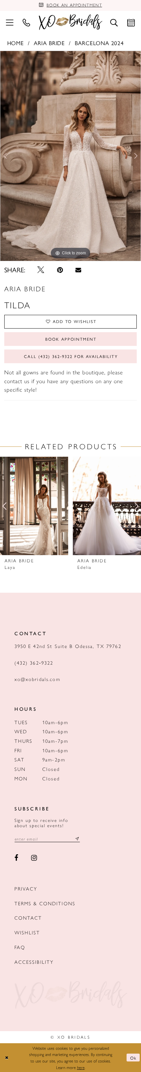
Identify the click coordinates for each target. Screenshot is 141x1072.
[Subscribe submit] (77, 838)
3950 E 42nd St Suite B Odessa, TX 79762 (67, 645)
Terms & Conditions (44, 903)
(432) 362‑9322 (33, 662)
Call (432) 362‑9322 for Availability (70, 356)
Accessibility (34, 961)
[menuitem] (9, 22)
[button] (9, 22)
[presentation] (34, 506)
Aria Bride (49, 43)
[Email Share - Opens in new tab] (78, 270)
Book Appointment (70, 339)
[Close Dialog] (6, 1057)
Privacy (26, 888)
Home (15, 43)
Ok (133, 1058)
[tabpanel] (70, 156)
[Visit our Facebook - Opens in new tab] (16, 858)
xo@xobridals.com (37, 678)
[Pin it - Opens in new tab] (60, 270)
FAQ (19, 947)
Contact (28, 917)
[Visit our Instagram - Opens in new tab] (34, 858)
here (81, 1067)
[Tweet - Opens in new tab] (41, 270)
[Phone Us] (26, 22)
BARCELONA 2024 (99, 43)
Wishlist (27, 932)
